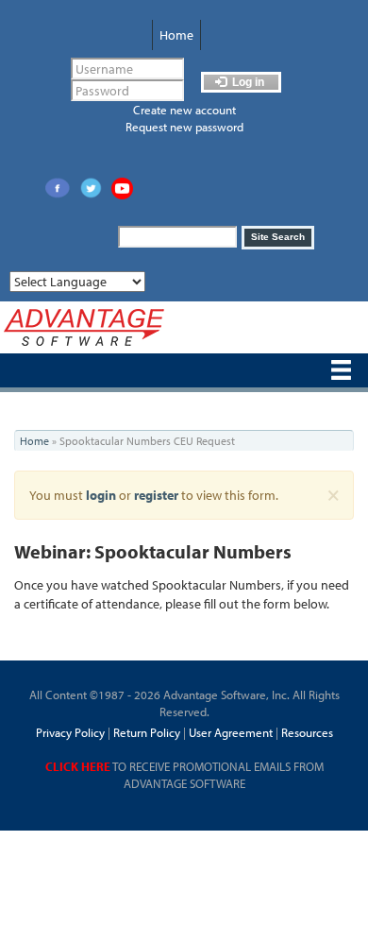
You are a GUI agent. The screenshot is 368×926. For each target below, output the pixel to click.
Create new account (184, 109)
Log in (246, 82)
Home (176, 34)
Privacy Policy (70, 732)
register (156, 495)
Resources (307, 732)
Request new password (184, 126)
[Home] (84, 327)
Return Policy (145, 732)
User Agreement (231, 732)
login (101, 495)
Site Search (278, 237)
